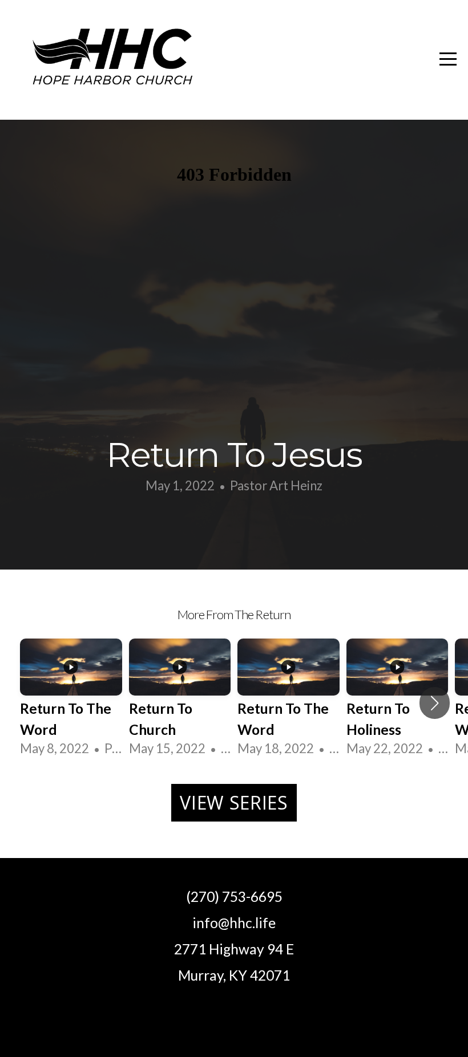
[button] (434, 702)
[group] (71, 703)
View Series (234, 802)
